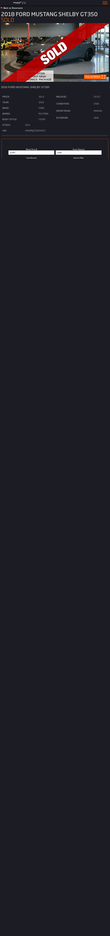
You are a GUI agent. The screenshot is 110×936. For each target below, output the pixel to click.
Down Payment (79, 149)
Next (105, 52)
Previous (4, 52)
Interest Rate (79, 158)
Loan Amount (31, 158)
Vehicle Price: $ (31, 149)
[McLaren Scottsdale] (19, 2)
